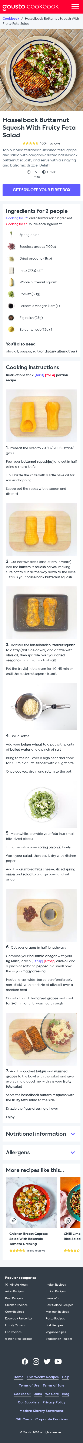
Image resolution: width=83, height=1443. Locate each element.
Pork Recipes (54, 1325)
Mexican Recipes (57, 1312)
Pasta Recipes (55, 1318)
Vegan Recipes (56, 1332)
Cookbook (11, 18)
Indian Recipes (56, 1284)
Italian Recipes (56, 1291)
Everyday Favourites (19, 1318)
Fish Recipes (13, 1332)
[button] (41, 1134)
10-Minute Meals (16, 1284)
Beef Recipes (14, 1298)
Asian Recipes (14, 1291)
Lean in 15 (52, 1298)
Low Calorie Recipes (59, 1305)
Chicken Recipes (16, 1305)
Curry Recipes (14, 1312)
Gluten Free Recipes (18, 1339)
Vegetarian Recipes (59, 1339)
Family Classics (15, 1325)
